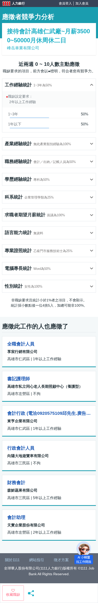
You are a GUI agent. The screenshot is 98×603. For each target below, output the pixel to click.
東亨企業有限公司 (22, 421)
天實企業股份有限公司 (26, 525)
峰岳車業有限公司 (23, 48)
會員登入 (65, 3)
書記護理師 (18, 378)
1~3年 (13, 114)
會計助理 (16, 517)
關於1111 (12, 560)
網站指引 (36, 560)
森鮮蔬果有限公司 (22, 490)
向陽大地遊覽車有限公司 (28, 456)
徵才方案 (61, 560)
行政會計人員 (20, 448)
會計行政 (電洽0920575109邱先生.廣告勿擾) (49, 413)
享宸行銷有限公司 (22, 351)
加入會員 (81, 3)
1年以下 (14, 124)
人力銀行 (11, 4)
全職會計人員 (20, 343)
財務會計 (16, 482)
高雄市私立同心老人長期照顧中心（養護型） (45, 386)
